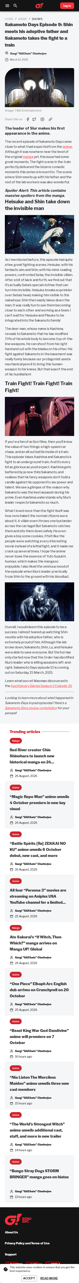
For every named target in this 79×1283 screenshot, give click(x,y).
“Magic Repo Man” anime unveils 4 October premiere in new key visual (39, 802)
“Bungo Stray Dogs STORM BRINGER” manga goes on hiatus (39, 1174)
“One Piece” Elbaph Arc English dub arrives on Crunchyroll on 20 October (39, 989)
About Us (11, 1232)
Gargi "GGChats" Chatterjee (33, 770)
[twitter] (34, 119)
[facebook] (28, 119)
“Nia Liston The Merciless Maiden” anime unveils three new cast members (39, 1083)
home (9, 19)
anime (22, 19)
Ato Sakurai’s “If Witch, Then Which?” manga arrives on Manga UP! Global (35, 943)
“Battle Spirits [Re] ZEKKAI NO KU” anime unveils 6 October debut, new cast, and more (38, 849)
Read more (49, 1278)
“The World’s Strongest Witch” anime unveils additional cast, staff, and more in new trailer (37, 1130)
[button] (16, 741)
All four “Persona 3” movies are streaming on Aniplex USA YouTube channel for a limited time (38, 896)
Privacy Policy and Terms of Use (27, 1243)
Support (10, 1254)
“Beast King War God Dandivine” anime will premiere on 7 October (39, 1036)
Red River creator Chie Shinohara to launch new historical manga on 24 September (32, 756)
